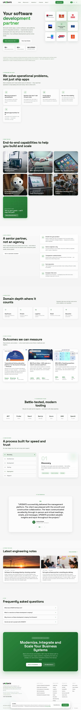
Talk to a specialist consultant (11, 253)
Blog (73, 691)
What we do (25, 2)
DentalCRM (64, 689)
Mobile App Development (42, 687)
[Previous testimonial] (36, 527)
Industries (33, 2)
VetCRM (63, 687)
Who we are (74, 685)
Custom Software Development (43, 685)
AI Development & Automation (43, 689)
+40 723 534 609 (7, 696)
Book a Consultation (33, 664)
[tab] (19, 455)
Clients (73, 689)
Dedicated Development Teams (43, 695)
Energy (54, 700)
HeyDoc (63, 691)
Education (55, 696)
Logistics (55, 689)
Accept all (65, 705)
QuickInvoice (64, 696)
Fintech (54, 687)
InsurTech (55, 691)
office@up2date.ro (48, 664)
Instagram (76, 708)
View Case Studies (26, 41)
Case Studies (75, 687)
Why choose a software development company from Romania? (20, 617)
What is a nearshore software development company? (18, 612)
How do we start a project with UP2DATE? (15, 622)
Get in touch (59, 2)
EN (71, 2)
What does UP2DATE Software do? (13, 607)
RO (74, 2)
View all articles (72, 551)
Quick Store (64, 695)
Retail (54, 695)
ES (76, 2)
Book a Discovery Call (10, 41)
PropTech (55, 693)
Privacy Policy (48, 706)
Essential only (57, 705)
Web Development (40, 691)
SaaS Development (41, 693)
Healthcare (55, 685)
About (46, 2)
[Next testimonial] (44, 527)
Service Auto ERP (65, 693)
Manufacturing (56, 698)
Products (41, 2)
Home (19, 2)
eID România (64, 685)
